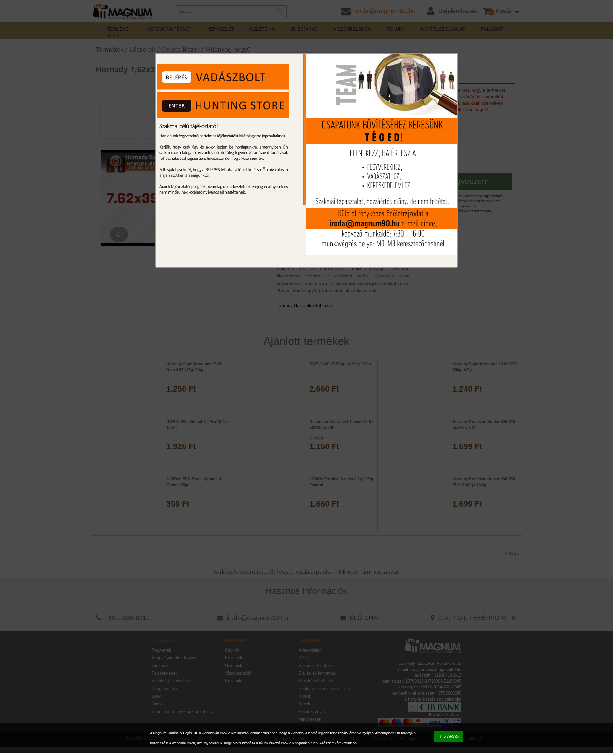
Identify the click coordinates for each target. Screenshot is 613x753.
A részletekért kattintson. (338, 743)
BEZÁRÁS (448, 736)
